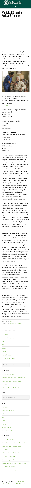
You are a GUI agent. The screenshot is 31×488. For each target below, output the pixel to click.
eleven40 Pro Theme (20, 482)
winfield (19, 323)
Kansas (11, 321)
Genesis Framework (9, 484)
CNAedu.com (15, 2)
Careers (4, 351)
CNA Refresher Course (8, 358)
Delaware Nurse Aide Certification (12, 388)
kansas (12, 323)
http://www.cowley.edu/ (10, 105)
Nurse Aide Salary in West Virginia (12, 381)
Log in (26, 484)
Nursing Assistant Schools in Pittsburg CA (14, 463)
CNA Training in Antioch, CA (10, 460)
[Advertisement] (15, 33)
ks (15, 323)
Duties (3, 341)
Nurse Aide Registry (8, 338)
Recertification (6, 355)
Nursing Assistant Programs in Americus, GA (15, 470)
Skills (3, 345)
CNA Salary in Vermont (8, 466)
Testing (4, 348)
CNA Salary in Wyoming (9, 456)
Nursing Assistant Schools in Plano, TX (13, 377)
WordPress (19, 484)
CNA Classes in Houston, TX (10, 374)
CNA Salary (5, 334)
